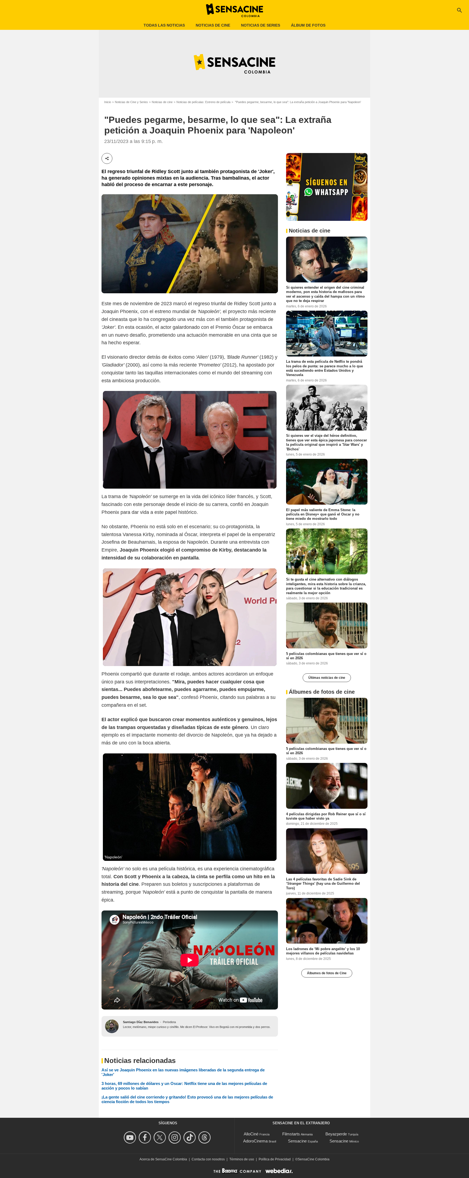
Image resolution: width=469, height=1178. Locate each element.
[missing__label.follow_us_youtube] (131, 1137)
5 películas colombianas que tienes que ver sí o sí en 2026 (326, 655)
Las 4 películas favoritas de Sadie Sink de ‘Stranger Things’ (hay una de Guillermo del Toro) (323, 883)
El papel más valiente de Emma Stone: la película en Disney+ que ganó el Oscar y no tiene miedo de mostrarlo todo (322, 514)
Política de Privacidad (275, 1159)
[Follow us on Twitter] (160, 1137)
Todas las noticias (164, 25)
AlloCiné (251, 1134)
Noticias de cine (213, 25)
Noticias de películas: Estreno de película (203, 102)
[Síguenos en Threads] (205, 1137)
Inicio (107, 102)
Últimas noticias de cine (326, 678)
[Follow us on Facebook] (146, 1137)
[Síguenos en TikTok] (190, 1137)
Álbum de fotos (308, 25)
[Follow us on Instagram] (175, 1137)
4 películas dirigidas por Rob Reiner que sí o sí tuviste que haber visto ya (326, 816)
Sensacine (297, 1141)
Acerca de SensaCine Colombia (163, 1159)
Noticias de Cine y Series (131, 102)
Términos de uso (241, 1159)
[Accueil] (234, 10)
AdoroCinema (255, 1141)
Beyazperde (336, 1134)
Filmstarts (291, 1134)
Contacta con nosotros (208, 1159)
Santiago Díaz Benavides (141, 1022)
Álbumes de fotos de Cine (327, 973)
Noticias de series (260, 25)
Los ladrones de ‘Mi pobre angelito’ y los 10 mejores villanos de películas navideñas (323, 951)
